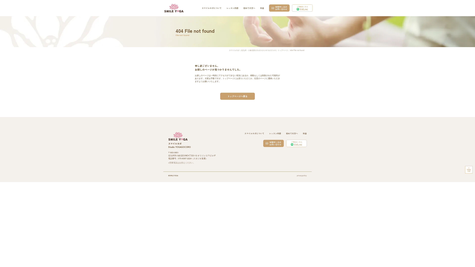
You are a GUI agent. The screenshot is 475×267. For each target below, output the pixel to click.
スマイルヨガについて (212, 8)
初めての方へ (249, 8)
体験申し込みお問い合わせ (281, 8)
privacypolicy (302, 175)
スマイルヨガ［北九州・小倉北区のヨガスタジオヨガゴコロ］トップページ (258, 50)
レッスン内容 (232, 8)
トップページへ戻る (237, 96)
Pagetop (469, 170)
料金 (262, 8)
